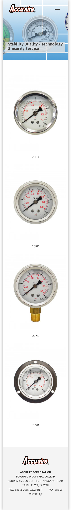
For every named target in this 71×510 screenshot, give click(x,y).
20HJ (35, 157)
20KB (35, 246)
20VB (35, 425)
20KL (35, 335)
